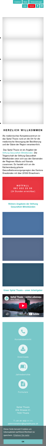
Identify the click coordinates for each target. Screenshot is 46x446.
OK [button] (23, 442)
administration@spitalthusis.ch (23, 423)
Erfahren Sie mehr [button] (21, 435)
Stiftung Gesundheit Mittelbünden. (17, 152)
